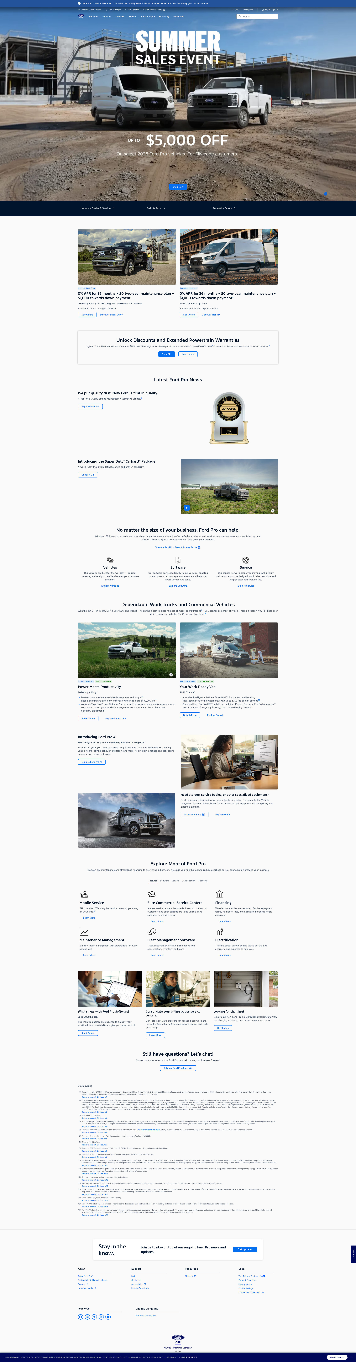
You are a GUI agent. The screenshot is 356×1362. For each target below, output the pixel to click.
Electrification (148, 16)
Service (132, 16)
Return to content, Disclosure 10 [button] (95, 1165)
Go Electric (223, 1028)
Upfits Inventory (192, 814)
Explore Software (178, 585)
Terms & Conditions (247, 1280)
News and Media (85, 1288)
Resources (178, 16)
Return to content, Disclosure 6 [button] (94, 1139)
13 (259, 700)
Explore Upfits (222, 814)
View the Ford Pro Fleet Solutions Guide (176, 547)
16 (94, 911)
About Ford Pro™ (85, 1276)
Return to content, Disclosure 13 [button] (95, 1186)
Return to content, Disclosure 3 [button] (94, 1118)
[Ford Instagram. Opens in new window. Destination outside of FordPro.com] (87, 1317)
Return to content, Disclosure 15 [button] (95, 1200)
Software (119, 16)
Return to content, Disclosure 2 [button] (94, 1112)
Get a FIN (166, 354)
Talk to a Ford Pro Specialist (178, 1068)
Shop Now (178, 187)
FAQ (133, 1276)
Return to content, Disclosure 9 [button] (94, 1157)
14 (222, 707)
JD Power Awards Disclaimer (148, 1130)
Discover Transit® (211, 314)
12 (104, 710)
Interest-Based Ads (140, 1288)
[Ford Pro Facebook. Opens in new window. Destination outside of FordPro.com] (80, 1317)
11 (155, 700)
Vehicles (106, 16)
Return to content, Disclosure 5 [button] (94, 1133)
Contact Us (136, 1280)
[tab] (153, 881)
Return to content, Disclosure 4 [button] (94, 1126)
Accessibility (137, 1284)
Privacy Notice (245, 1284)
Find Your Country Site (146, 1315)
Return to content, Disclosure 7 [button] (94, 1145)
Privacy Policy (191, 1357)
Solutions (93, 16)
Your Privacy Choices (248, 1276)
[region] (178, 1357)
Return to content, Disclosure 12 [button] (95, 1180)
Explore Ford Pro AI (91, 762)
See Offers (87, 314)
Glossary (189, 1276)
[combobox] (259, 16)
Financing (164, 16)
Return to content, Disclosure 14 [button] (95, 1194)
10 (142, 697)
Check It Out (87, 474)
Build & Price (88, 718)
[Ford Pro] (81, 16)
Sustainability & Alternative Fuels (92, 1280)
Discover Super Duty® (111, 314)
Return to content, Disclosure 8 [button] (94, 1151)
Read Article (87, 1033)
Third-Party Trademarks (249, 1292)
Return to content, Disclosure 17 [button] (95, 1215)
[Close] (351, 1357)
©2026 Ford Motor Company (178, 1348)
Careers (81, 1284)
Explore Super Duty (115, 718)
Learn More (188, 354)
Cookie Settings (245, 1288)
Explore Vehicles (90, 406)
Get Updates (245, 1249)
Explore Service (246, 585)
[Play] (187, 508)
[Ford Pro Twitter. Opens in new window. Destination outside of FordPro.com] (101, 1317)
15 (252, 707)
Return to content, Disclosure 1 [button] (94, 1097)
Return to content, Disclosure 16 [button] (95, 1207)
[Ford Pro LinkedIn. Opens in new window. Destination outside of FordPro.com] (94, 1317)
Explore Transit (215, 715)
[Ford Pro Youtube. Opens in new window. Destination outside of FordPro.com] (108, 1317)
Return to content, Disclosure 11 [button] (95, 1174)
